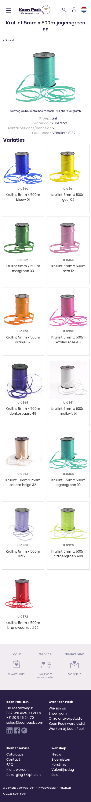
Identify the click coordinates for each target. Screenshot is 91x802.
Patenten (65, 787)
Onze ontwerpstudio (66, 718)
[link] (16, 665)
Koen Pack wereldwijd (67, 723)
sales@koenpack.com (24, 722)
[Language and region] (83, 9)
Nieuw (56, 754)
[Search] (64, 9)
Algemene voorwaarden (18, 787)
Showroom (58, 713)
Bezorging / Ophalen (23, 774)
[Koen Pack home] (34, 9)
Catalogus (14, 754)
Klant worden (17, 769)
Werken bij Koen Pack (67, 728)
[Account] (74, 9)
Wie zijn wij (57, 708)
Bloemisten (60, 759)
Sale (54, 774)
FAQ (9, 764)
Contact (13, 759)
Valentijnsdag (62, 769)
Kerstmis (58, 764)
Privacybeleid (47, 787)
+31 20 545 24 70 (20, 717)
